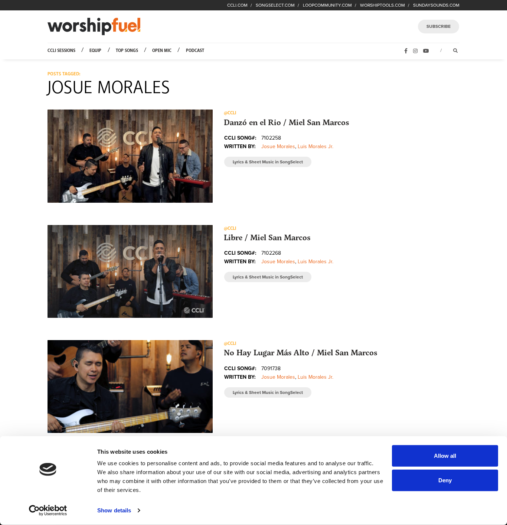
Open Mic (161, 51)
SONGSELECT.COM (275, 5)
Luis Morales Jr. (315, 146)
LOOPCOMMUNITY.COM (327, 5)
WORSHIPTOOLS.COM (382, 5)
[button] (130, 156)
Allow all (445, 456)
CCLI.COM (237, 5)
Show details (114, 510)
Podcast (195, 51)
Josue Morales (278, 146)
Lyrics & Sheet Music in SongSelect (268, 161)
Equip (95, 51)
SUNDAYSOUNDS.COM (436, 5)
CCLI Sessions (61, 51)
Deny (445, 480)
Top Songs (127, 51)
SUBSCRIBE (438, 26)
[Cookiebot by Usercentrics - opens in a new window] (48, 510)
